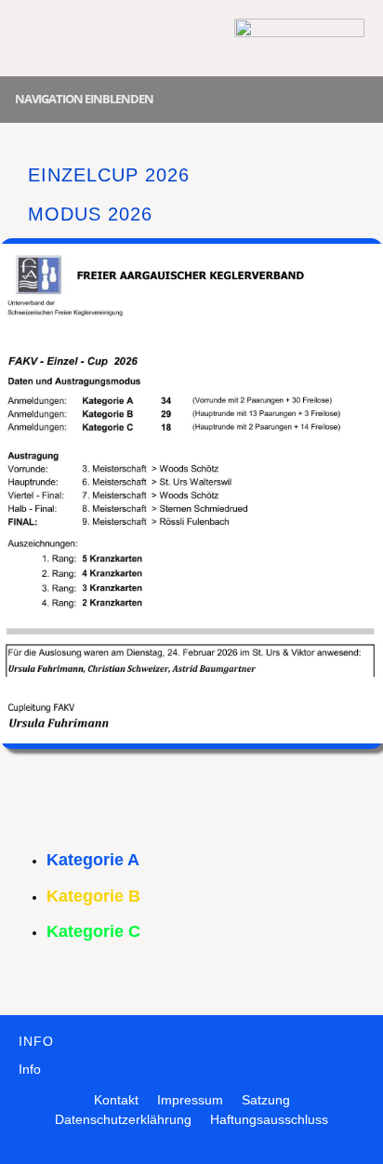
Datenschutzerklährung (123, 1119)
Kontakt (116, 1099)
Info (30, 1069)
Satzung (266, 1099)
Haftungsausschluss (269, 1119)
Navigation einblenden (84, 98)
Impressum (190, 1099)
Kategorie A (92, 859)
